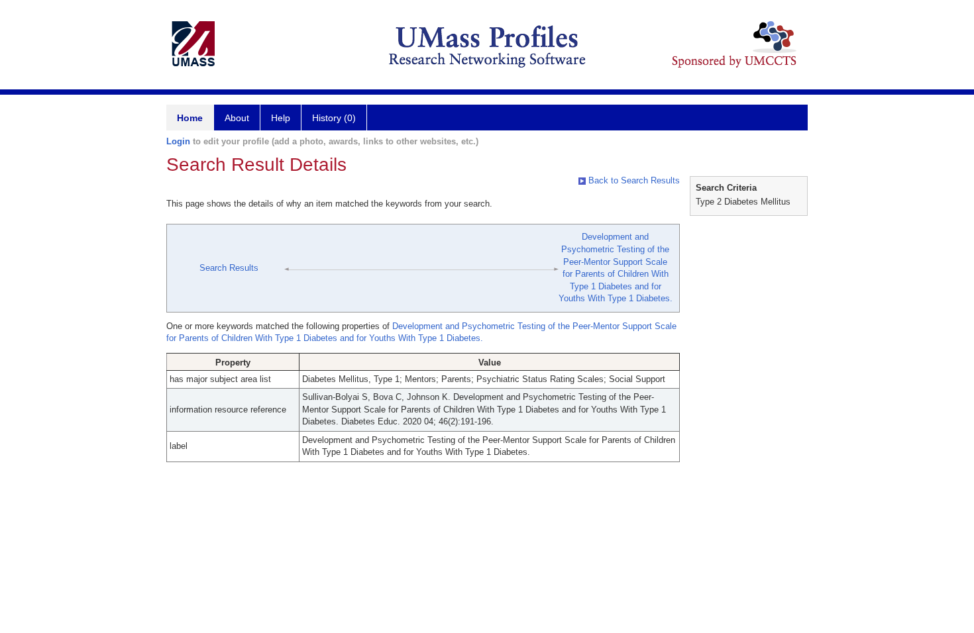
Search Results (228, 268)
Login (178, 141)
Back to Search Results (633, 180)
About (237, 118)
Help (280, 118)
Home (190, 118)
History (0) (334, 118)
